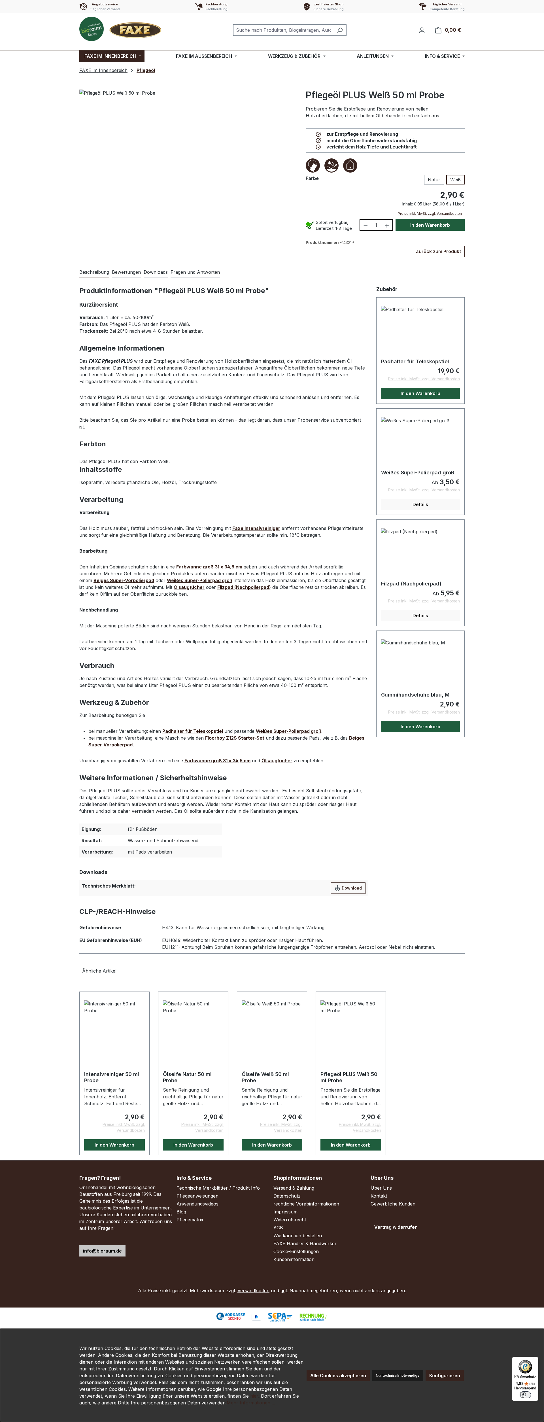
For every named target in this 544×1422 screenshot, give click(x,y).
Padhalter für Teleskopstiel (192, 731)
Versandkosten (253, 1290)
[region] (191, 160)
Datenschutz (287, 1196)
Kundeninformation (293, 1259)
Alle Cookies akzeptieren (338, 1375)
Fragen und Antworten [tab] (195, 272)
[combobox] (283, 30)
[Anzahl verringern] (365, 225)
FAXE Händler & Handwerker (305, 1243)
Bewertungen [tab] (126, 272)
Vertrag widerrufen (396, 1227)
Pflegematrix (190, 1220)
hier (254, 1396)
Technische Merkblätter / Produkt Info (218, 1188)
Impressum (285, 1212)
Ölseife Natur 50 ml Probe (187, 1077)
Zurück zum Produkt (438, 251)
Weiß (455, 179)
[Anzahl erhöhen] (387, 225)
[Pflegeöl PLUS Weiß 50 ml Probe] (191, 160)
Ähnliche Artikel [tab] (99, 971)
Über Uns (381, 1188)
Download (351, 888)
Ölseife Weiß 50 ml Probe (265, 1077)
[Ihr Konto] (422, 30)
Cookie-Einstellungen (296, 1251)
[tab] (94, 272)
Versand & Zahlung (293, 1188)
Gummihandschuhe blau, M (415, 695)
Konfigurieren (444, 1375)
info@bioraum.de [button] (102, 1251)
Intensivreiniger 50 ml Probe (111, 1077)
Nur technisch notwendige (398, 1375)
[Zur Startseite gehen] (121, 29)
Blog (181, 1212)
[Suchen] (340, 30)
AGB (278, 1227)
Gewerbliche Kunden (393, 1204)
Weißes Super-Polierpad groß (199, 580)
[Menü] (535, 1360)
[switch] (525, 1394)
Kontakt (379, 1196)
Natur (434, 179)
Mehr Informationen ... (251, 1403)
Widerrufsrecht (289, 1220)
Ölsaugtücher (189, 587)
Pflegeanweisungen (197, 1196)
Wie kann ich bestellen (297, 1235)
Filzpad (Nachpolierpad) (411, 584)
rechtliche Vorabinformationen (306, 1204)
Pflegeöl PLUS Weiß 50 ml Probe (348, 1077)
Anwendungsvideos (197, 1204)
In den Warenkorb (430, 225)
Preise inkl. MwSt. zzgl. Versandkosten (430, 213)
